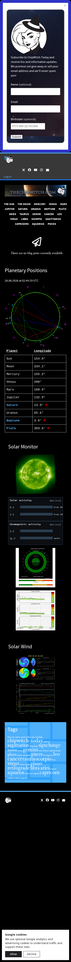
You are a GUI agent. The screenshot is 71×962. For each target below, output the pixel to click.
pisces (36, 754)
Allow (13, 954)
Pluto (11, 428)
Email (14, 102)
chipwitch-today (25, 740)
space (33, 737)
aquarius (16, 772)
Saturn (12, 405)
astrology (39, 737)
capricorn (50, 772)
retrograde (19, 768)
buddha (10, 778)
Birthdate (17, 119)
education (11, 737)
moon (12, 750)
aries (45, 768)
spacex (23, 737)
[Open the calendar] (49, 126)
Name (14, 84)
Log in (8, 176)
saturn (20, 750)
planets (19, 755)
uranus (22, 764)
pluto (12, 754)
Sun (53, 760)
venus (27, 773)
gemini (30, 749)
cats (31, 773)
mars (40, 750)
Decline (31, 954)
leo (56, 754)
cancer (15, 758)
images (27, 764)
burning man (48, 755)
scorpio (43, 759)
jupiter (17, 737)
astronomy (27, 755)
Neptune (13, 420)
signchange (49, 745)
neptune (36, 773)
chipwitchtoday (55, 750)
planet (36, 763)
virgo (13, 763)
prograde (23, 778)
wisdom (17, 778)
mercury (47, 741)
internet (53, 769)
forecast (46, 750)
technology (34, 746)
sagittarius (18, 745)
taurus (29, 759)
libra (35, 768)
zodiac (28, 737)
